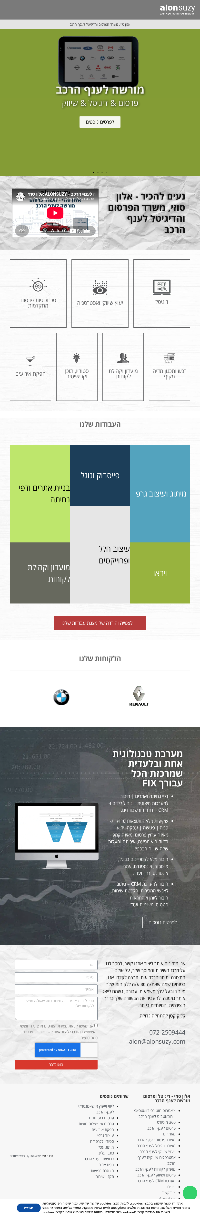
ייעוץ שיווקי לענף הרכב (158, 1151)
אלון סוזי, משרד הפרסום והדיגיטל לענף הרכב (100, 24)
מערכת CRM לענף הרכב (156, 1181)
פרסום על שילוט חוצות (96, 1123)
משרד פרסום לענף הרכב (156, 1140)
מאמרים (169, 1134)
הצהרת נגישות (102, 1170)
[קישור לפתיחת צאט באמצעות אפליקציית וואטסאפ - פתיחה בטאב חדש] (190, 1193)
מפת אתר (106, 1164)
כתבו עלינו (106, 1153)
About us (167, 1198)
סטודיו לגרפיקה (102, 1141)
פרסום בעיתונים (101, 1118)
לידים (171, 1186)
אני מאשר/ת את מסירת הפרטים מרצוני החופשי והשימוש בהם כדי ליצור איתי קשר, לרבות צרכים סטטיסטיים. (59, 1031)
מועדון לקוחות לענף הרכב (155, 1169)
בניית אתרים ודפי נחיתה (44, 493)
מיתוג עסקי (105, 1147)
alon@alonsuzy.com (157, 1041)
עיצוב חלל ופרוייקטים (114, 554)
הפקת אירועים (103, 1129)
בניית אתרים (17, 1156)
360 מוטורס (166, 1122)
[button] (154, 10)
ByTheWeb (33, 1156)
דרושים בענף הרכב (99, 1159)
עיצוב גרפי (105, 1135)
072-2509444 (167, 1032)
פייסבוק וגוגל (100, 475)
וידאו (160, 573)
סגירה (28, 1208)
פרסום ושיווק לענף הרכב (156, 1175)
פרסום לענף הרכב (161, 1128)
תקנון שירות (104, 1176)
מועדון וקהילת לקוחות (49, 573)
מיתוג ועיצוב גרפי (160, 493)
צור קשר (169, 1192)
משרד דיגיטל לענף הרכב (156, 1145)
